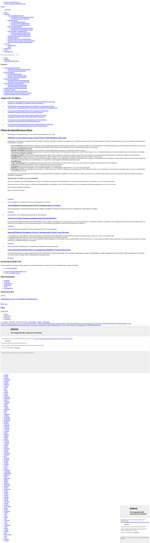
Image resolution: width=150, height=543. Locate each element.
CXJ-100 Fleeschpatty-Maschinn (20, 19)
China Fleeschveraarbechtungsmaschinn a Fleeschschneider (111, 323)
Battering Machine (13, 20)
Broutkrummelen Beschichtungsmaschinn (19, 36)
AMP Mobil (46, 322)
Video (9, 47)
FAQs (5, 50)
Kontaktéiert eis (8, 51)
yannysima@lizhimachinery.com (17, 271)
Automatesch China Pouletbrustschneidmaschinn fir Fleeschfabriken (32, 218)
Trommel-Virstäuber (13, 37)
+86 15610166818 (12, 268)
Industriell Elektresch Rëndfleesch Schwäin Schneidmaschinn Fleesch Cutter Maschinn (38, 232)
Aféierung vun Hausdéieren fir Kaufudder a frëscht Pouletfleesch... (26, 103)
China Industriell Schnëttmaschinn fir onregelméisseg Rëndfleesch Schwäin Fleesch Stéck (39, 250)
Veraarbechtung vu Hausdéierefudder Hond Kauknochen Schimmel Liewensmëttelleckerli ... (33, 108)
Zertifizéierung (12, 45)
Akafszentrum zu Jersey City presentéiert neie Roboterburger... (19, 299)
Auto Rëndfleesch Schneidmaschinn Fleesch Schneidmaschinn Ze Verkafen (34, 205)
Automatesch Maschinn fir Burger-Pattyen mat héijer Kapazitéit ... (26, 112)
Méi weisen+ (4, 304)
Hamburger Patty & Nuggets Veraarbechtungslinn (21, 40)
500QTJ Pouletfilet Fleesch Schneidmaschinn (20, 42)
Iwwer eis (7, 44)
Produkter (7, 14)
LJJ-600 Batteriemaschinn (18, 22)
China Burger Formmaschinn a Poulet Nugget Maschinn (45, 325)
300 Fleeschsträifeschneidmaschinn (20, 33)
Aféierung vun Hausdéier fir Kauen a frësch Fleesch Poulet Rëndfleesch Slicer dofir (37, 138)
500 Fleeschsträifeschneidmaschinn (20, 34)
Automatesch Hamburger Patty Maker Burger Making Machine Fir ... (27, 117)
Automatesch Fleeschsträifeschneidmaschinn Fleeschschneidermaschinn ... (28, 126)
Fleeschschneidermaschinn (15, 26)
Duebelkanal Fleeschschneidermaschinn (22, 30)
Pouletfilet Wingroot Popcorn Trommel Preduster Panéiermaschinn (19, 323)
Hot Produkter (32, 322)
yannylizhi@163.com (14, 273)
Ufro (9, 199)
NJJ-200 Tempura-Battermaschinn (20, 23)
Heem (5, 12)
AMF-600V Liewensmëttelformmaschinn (22, 17)
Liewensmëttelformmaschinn (15, 15)
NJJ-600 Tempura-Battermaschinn (20, 25)
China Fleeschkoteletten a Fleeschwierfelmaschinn (80, 323)
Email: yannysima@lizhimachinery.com (15, 3)
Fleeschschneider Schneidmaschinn (17, 31)
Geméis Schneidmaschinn (94, 325)
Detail (12, 199)
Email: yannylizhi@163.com (12, 2)
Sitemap (39, 322)
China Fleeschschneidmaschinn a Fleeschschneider (52, 323)
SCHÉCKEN (4, 311)
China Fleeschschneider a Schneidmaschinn (74, 325)
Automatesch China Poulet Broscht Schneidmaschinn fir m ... (24, 121)
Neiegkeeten (7, 48)
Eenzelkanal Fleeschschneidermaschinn (22, 28)
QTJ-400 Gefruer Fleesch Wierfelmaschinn (19, 39)
